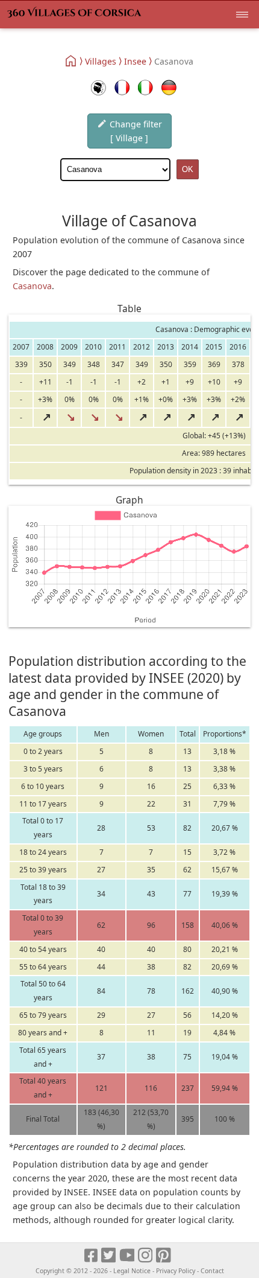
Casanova (32, 286)
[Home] (71, 60)
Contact (212, 1271)
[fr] (122, 87)
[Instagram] (146, 1256)
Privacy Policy (175, 1271)
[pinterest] (164, 1256)
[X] (109, 1256)
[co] (98, 87)
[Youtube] (127, 1256)
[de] (168, 87)
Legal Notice (132, 1271)
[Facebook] (91, 1256)
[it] (145, 87)
